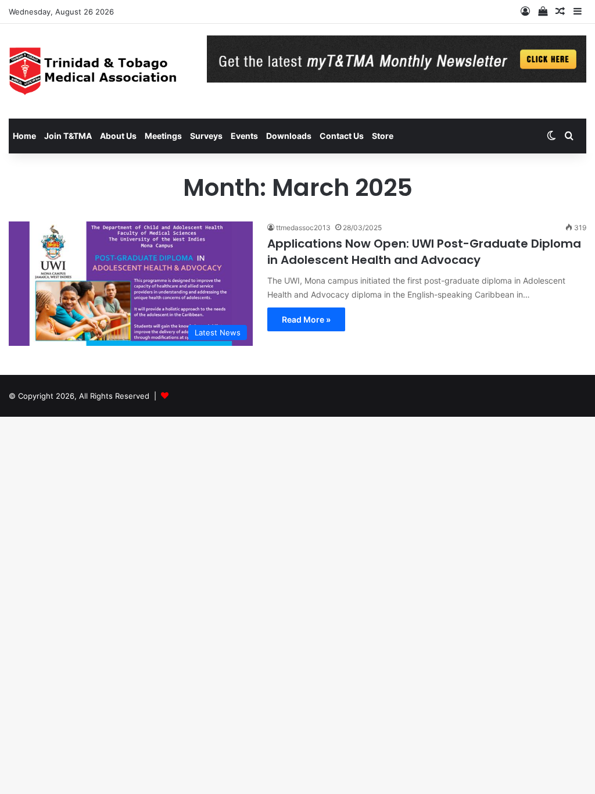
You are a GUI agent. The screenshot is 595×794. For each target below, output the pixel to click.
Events (244, 136)
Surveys (206, 136)
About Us (118, 136)
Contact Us (342, 136)
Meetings (163, 136)
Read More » (306, 319)
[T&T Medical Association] (99, 71)
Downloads (288, 136)
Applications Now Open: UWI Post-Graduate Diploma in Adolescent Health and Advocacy (424, 251)
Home (24, 136)
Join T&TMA (68, 136)
